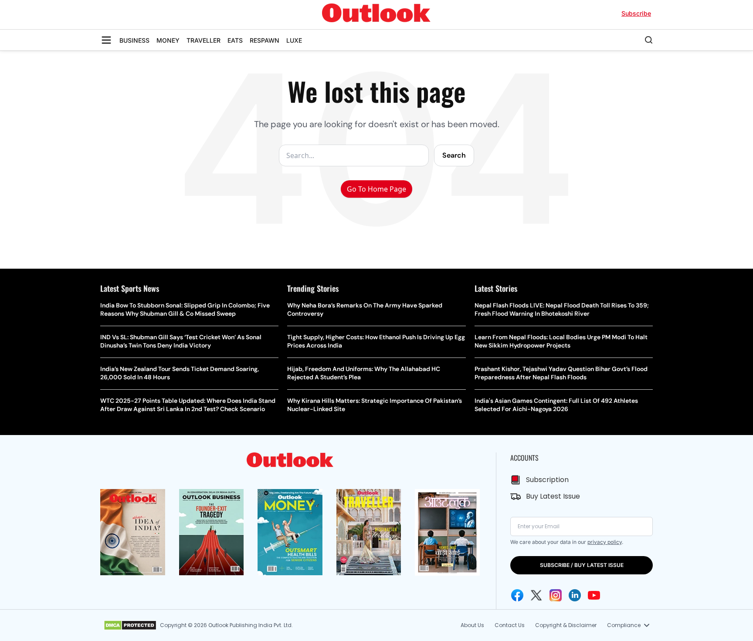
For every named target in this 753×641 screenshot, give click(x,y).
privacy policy (604, 542)
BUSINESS (134, 40)
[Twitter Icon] (536, 595)
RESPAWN (264, 40)
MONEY (168, 40)
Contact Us (510, 625)
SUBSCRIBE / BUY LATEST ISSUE (582, 565)
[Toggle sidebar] (106, 40)
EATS (235, 40)
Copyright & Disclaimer (566, 625)
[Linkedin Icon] (575, 595)
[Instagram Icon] (556, 595)
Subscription (547, 480)
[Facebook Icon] (517, 595)
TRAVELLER (203, 40)
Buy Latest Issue (553, 496)
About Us (472, 625)
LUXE (294, 40)
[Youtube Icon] (594, 595)
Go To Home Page (376, 189)
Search (454, 155)
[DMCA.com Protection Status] (130, 625)
